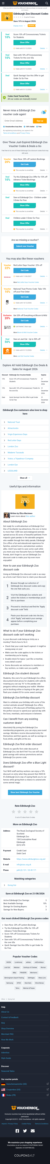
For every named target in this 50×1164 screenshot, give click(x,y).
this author (30, 516)
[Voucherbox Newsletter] (33, 1132)
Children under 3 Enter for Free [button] (26, 218)
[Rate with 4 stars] (31, 812)
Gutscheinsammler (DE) (16, 1084)
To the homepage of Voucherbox (25, 3)
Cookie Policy (26, 1124)
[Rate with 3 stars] (25, 812)
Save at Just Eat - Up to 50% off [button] (26, 339)
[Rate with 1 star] (13, 812)
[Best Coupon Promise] (31, 25)
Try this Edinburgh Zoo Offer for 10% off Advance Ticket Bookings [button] (30, 178)
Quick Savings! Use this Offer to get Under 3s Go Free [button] (28, 77)
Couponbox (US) (13, 1089)
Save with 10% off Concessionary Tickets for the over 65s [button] (27, 56)
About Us (5, 1012)
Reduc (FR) (11, 1095)
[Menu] (3, 3)
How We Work (7, 1040)
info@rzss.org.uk (24, 864)
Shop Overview (7, 1028)
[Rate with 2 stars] (19, 812)
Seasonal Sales (7, 1071)
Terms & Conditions (41, 1124)
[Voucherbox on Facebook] (17, 1132)
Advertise (5, 1052)
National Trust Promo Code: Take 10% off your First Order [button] (29, 290)
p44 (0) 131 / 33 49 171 (27, 870)
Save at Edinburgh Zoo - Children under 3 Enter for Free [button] (30, 198)
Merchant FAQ (7, 1034)
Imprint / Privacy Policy (10, 1124)
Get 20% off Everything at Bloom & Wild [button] (30, 315)
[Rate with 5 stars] (36, 812)
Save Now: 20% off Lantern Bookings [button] (29, 159)
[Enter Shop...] (46, 3)
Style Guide (6, 1058)
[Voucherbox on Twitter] (25, 1132)
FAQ (3, 1023)
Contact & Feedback (9, 1017)
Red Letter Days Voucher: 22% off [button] (27, 265)
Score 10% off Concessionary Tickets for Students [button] (29, 35)
